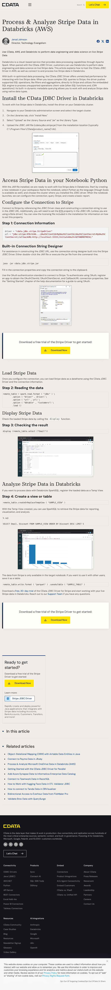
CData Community (12, 924)
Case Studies (9, 929)
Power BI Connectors (13, 904)
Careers (87, 899)
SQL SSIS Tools (37, 881)
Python (6, 885)
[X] (11, 844)
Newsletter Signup (12, 943)
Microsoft (34, 938)
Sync (32, 872)
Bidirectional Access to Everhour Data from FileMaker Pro (38, 793)
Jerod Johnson (19, 39)
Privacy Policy (50, 973)
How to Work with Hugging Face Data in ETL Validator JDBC (39, 783)
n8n (32, 943)
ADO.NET (7, 881)
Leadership (89, 890)
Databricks (35, 929)
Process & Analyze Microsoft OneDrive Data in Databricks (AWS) (42, 764)
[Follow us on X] (102, 41)
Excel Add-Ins (10, 899)
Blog (5, 934)
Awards (87, 885)
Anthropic (35, 924)
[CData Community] (21, 844)
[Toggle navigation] (29, 4)
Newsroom (89, 881)
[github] (16, 844)
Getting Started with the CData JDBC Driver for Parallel (37, 768)
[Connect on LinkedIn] (107, 41)
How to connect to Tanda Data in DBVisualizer (32, 788)
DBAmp (33, 885)
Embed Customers (66, 885)
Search (79, 5)
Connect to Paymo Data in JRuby (25, 758)
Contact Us (89, 904)
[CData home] (12, 5)
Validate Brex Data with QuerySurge (27, 798)
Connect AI (35, 876)
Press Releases (91, 876)
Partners (88, 894)
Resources (8, 938)
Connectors (62, 872)
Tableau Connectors (12, 908)
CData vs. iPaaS (64, 890)
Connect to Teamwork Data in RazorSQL (29, 778)
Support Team (55, 593)
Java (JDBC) (9, 876)
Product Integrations (66, 876)
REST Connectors (11, 894)
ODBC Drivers (10, 872)
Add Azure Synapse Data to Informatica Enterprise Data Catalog (42, 773)
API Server (8, 890)
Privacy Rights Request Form (56, 975)
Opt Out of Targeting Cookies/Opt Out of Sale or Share (83, 981)
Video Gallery (9, 952)
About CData (90, 872)
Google (33, 934)
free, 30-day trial (24, 590)
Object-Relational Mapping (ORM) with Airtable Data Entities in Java (44, 754)
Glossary (7, 947)
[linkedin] (5, 844)
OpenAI (33, 947)
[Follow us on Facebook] (98, 41)
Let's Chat (94, 4)
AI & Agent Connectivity (68, 881)
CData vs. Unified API (67, 894)
